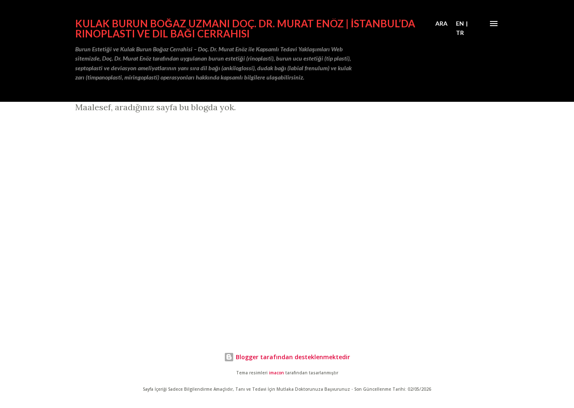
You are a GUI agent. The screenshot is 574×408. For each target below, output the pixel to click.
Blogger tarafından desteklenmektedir (292, 357)
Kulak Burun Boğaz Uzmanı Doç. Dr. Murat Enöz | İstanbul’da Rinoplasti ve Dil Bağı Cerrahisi (245, 28)
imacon (276, 373)
